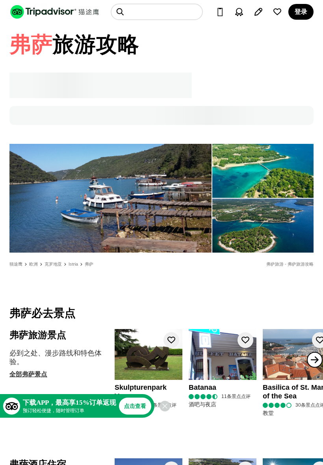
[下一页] (315, 360)
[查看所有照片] (110, 198)
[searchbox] (156, 11)
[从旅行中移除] (171, 340)
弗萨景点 (34, 374)
